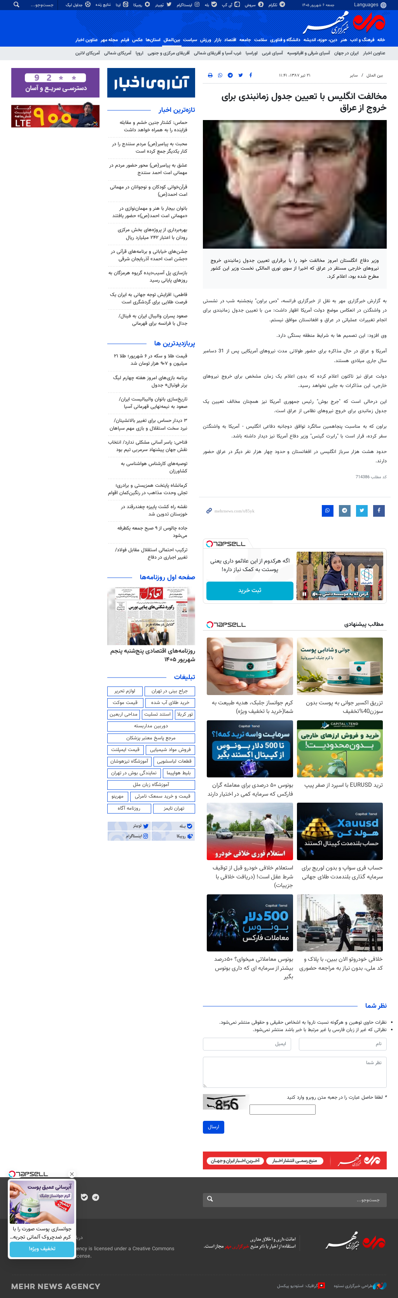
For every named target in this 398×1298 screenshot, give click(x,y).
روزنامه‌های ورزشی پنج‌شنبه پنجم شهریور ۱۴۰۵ (156, 655)
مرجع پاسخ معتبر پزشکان (151, 738)
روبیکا (138, 5)
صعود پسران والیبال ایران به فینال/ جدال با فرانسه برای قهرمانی (153, 320)
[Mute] (315, 594)
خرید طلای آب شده (170, 703)
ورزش (205, 40)
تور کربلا (185, 714)
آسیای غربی (272, 53)
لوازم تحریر (124, 691)
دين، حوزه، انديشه (320, 40)
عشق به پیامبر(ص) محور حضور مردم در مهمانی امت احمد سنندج (148, 169)
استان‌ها (153, 40)
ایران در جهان (346, 53)
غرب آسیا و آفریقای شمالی (217, 53)
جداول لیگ (75, 5)
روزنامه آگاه (129, 808)
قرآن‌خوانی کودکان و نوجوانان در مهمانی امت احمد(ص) (148, 191)
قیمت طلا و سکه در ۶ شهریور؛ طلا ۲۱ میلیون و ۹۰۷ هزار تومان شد (150, 360)
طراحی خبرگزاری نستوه (353, 1285)
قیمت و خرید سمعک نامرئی (162, 796)
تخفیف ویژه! (42, 1249)
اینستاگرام (185, 5)
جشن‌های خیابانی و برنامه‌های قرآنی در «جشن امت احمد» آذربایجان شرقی (149, 255)
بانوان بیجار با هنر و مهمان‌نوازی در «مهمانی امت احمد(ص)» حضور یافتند (149, 212)
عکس (137, 40)
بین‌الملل (172, 40)
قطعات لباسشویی (174, 761)
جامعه (245, 40)
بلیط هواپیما (179, 773)
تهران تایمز (174, 808)
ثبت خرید (249, 591)
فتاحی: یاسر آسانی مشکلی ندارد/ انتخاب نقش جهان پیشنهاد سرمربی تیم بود (147, 446)
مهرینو (118, 796)
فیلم (125, 40)
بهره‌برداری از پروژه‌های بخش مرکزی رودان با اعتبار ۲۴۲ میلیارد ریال (152, 233)
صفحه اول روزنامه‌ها (167, 578)
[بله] (84, 1198)
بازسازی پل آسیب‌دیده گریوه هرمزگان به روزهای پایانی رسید (147, 276)
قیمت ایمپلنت (125, 750)
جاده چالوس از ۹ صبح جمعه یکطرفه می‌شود (152, 532)
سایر (354, 75)
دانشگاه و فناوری (285, 40)
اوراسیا (252, 53)
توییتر (160, 5)
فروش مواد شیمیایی (170, 750)
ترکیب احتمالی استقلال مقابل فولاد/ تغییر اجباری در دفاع (151, 553)
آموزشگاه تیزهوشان (129, 761)
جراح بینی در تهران (170, 691)
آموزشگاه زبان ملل (151, 785)
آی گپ (227, 5)
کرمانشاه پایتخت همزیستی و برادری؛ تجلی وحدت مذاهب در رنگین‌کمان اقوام (147, 489)
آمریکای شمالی (117, 53)
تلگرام (273, 5)
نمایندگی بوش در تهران (134, 773)
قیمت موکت (125, 703)
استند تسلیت (157, 714)
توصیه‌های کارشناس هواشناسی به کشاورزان (154, 467)
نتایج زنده (104, 5)
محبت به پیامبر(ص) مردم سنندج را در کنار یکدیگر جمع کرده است (149, 147)
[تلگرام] (95, 1198)
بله (207, 5)
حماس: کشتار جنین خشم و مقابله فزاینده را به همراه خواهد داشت (153, 126)
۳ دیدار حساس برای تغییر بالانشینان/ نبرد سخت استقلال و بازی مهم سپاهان (148, 424)
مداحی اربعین (124, 714)
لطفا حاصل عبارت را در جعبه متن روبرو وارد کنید (337, 1097)
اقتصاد (230, 40)
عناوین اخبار (374, 53)
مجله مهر (109, 40)
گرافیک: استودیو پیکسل (297, 1285)
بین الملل (375, 75)
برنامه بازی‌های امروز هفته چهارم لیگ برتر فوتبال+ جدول (150, 381)
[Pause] (304, 594)
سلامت (260, 40)
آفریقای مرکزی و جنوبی (169, 53)
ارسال (213, 1127)
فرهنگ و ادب (362, 40)
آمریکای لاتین (87, 53)
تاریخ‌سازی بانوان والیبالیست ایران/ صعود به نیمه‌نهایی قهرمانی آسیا (153, 403)
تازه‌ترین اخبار (177, 110)
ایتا (119, 5)
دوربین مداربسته (151, 726)
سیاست (190, 40)
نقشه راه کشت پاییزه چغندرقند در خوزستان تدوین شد (154, 510)
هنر (343, 40)
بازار (217, 40)
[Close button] (72, 1174)
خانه (381, 40)
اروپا (139, 53)
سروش (251, 5)
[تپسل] (209, 544)
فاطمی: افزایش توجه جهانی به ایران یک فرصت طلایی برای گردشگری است (148, 298)
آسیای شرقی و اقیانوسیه (308, 53)
